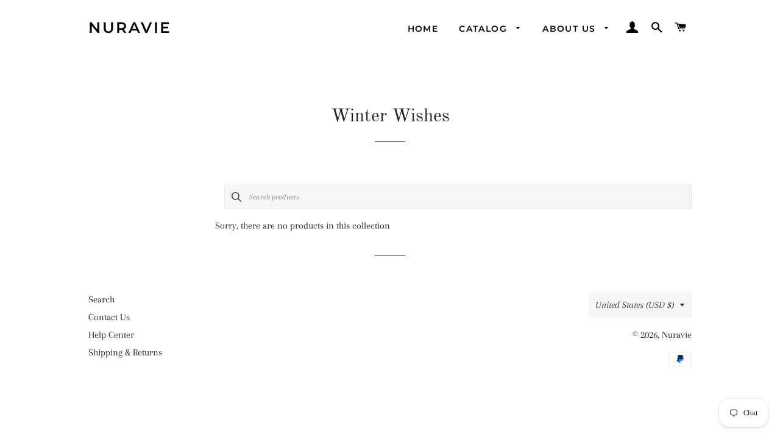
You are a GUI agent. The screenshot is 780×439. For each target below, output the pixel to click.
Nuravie (130, 27)
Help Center (111, 334)
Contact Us (109, 317)
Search (101, 299)
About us (570, 28)
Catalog (484, 28)
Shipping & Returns (125, 352)
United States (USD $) (634, 304)
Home (423, 28)
